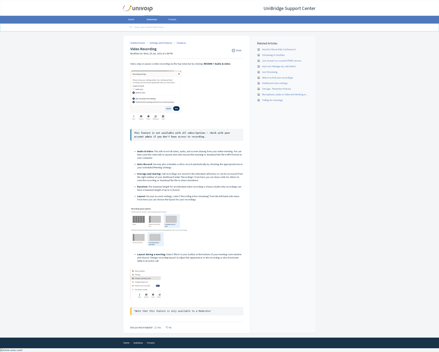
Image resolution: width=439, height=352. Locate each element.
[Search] (131, 27)
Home (131, 19)
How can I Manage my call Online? (279, 66)
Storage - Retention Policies (276, 88)
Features (181, 42)
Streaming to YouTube (273, 55)
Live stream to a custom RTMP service (281, 60)
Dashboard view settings (275, 83)
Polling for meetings (272, 100)
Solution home (138, 42)
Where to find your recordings (277, 77)
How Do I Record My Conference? (279, 49)
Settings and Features (161, 42)
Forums (172, 19)
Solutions (152, 19)
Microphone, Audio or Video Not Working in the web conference (294, 94)
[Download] (213, 134)
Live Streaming (269, 72)
